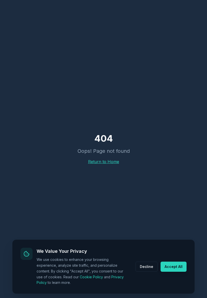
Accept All (174, 266)
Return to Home (103, 161)
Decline (146, 266)
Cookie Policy (91, 277)
